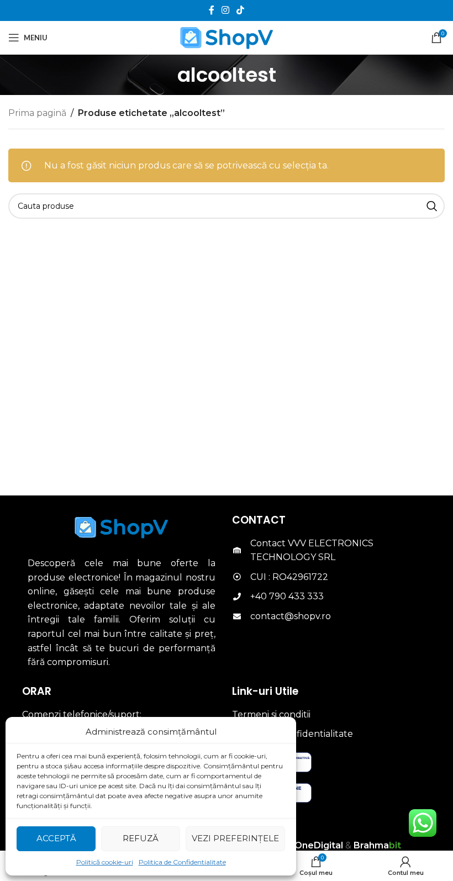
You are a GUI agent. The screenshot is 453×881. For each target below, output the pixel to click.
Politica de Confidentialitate (182, 862)
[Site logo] (226, 36)
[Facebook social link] (211, 10)
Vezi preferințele (235, 838)
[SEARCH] (432, 206)
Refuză (141, 838)
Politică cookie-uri (104, 862)
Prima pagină (37, 113)
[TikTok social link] (240, 10)
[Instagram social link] (225, 10)
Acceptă (56, 838)
